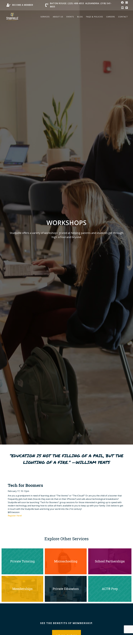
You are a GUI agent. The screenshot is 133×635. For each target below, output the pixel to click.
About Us (58, 16)
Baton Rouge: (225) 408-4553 (67, 3)
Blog (80, 16)
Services (45, 16)
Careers (110, 16)
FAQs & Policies (94, 16)
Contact (123, 16)
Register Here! (15, 515)
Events (70, 16)
